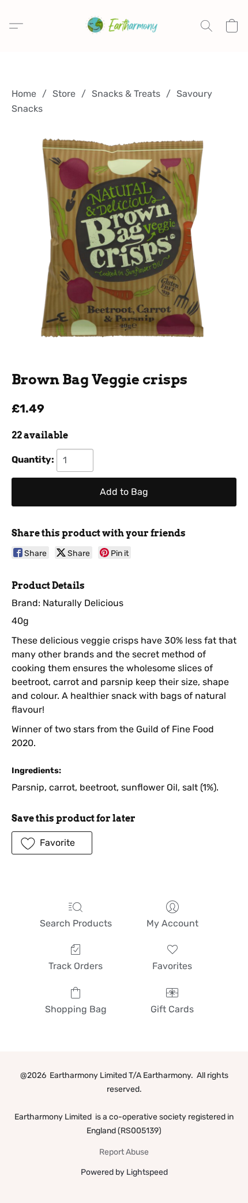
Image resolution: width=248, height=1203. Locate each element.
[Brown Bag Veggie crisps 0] (124, 240)
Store (64, 93)
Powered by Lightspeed (124, 1172)
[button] (124, 26)
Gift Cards (172, 1009)
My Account (172, 923)
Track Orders (75, 965)
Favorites (172, 965)
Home (24, 93)
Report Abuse (124, 1152)
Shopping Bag (76, 1009)
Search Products (76, 923)
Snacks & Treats (126, 93)
